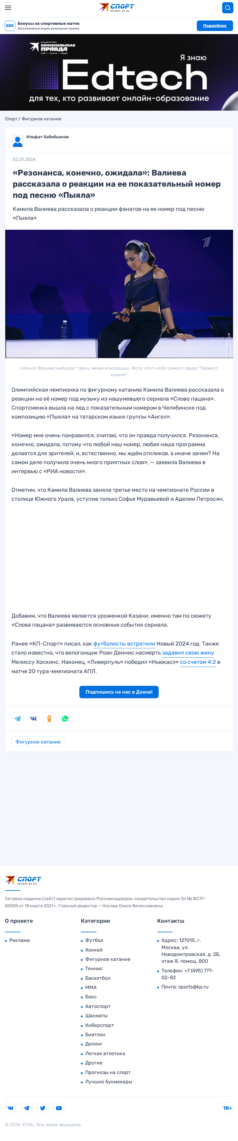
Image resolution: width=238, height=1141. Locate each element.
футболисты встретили (124, 643)
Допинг (94, 1044)
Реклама (19, 940)
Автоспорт (98, 1006)
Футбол (94, 940)
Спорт (11, 119)
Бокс (91, 997)
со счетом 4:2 (198, 662)
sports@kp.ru (193, 987)
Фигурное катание (41, 119)
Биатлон (95, 1034)
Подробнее (215, 25)
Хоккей (94, 950)
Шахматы (96, 1016)
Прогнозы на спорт (108, 1072)
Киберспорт (99, 1025)
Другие (94, 1063)
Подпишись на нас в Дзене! (119, 692)
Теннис (94, 968)
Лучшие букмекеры (108, 1082)
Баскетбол (97, 978)
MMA (91, 987)
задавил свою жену (188, 652)
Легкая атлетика (105, 1053)
